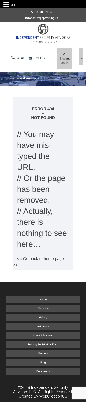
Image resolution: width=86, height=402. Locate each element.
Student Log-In (65, 60)
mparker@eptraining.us (43, 18)
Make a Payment (43, 335)
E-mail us (38, 58)
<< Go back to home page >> (38, 261)
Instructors (43, 326)
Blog (43, 362)
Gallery (43, 317)
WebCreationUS (53, 396)
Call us (19, 58)
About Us (43, 308)
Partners (43, 353)
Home (11, 78)
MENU (13, 5)
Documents (43, 371)
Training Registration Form (43, 344)
